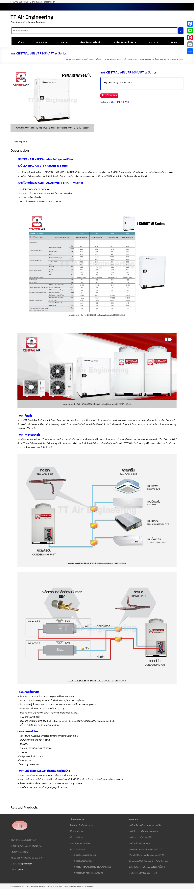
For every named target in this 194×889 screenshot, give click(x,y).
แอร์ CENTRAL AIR (106, 59)
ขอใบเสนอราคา (111, 95)
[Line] (190, 30)
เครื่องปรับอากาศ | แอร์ (89, 42)
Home (78, 59)
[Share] (190, 51)
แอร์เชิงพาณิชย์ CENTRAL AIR (125, 59)
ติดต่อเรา (174, 42)
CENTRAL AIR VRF (144, 59)
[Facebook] (190, 23)
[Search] (180, 30)
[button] (88, 74)
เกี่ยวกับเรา (41, 42)
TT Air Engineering (32, 17)
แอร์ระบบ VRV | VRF (123, 42)
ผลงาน (64, 42)
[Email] (190, 44)
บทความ (152, 42)
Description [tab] (20, 141)
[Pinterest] (190, 37)
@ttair (20, 869)
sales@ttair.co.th (25, 863)
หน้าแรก (21, 42)
